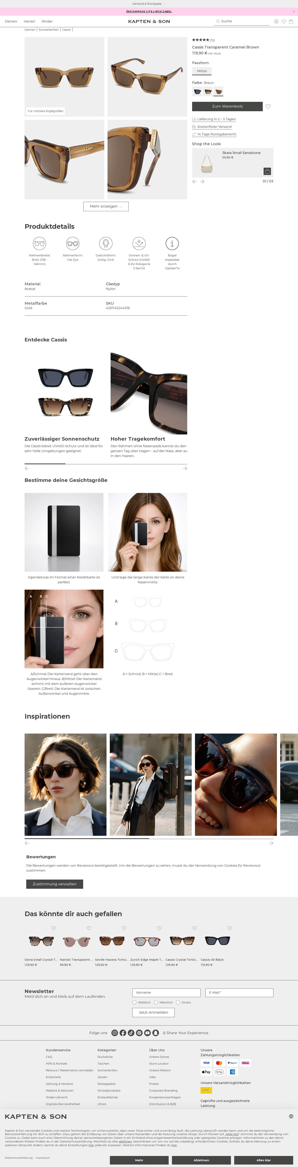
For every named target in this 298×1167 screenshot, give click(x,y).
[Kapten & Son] (149, 21)
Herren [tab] (29, 21)
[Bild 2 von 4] (85, 463)
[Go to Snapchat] (155, 1033)
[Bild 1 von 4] (45, 463)
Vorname (143, 992)
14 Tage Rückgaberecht (216, 134)
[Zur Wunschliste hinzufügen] (268, 106)
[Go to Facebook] (123, 1033)
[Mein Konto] (276, 21)
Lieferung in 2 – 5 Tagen (216, 119)
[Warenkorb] (291, 21)
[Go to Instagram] (114, 1033)
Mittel (202, 71)
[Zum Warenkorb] (267, 171)
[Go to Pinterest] (139, 1033)
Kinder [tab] (47, 21)
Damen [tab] (11, 21)
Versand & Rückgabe (147, 4)
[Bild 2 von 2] (211, 838)
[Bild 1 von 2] (87, 838)
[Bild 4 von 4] (167, 463)
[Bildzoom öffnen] (147, 77)
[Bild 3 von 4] (126, 463)
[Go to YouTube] (147, 1033)
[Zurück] (194, 181)
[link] (41, 945)
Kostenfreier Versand (214, 127)
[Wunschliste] (283, 21)
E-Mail (214, 992)
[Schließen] (294, 12)
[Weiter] (201, 181)
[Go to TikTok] (131, 1033)
